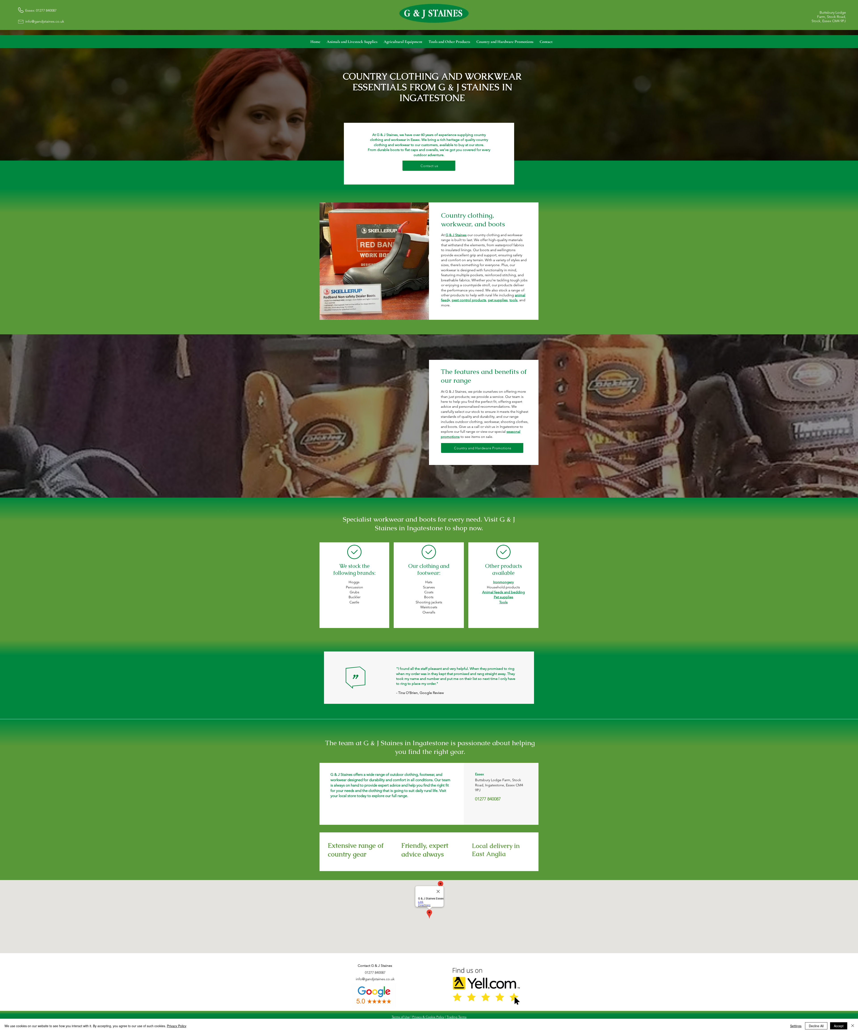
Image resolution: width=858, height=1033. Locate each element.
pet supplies (498, 300)
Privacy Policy (176, 1026)
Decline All (816, 1026)
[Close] (852, 1025)
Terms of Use (401, 1017)
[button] (352, 41)
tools (513, 300)
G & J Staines (456, 235)
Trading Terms (457, 1017)
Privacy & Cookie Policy (428, 1017)
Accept (838, 1026)
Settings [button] (795, 1026)
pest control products (469, 300)
